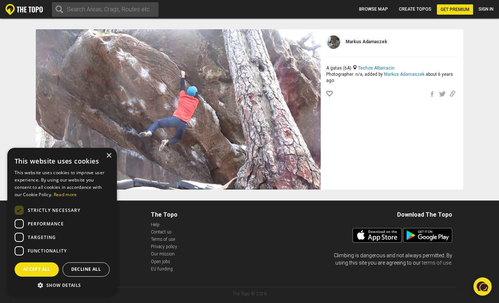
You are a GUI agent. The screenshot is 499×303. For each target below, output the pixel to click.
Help (155, 224)
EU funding (162, 269)
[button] (62, 284)
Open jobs (160, 261)
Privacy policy (164, 246)
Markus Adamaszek (404, 74)
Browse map (373, 9)
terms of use (436, 263)
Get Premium (455, 9)
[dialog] (62, 222)
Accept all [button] (36, 269)
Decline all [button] (86, 269)
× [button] (108, 155)
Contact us (161, 232)
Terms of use (163, 239)
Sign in (486, 9)
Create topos (415, 9)
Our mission (163, 254)
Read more (65, 194)
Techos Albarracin (376, 68)
